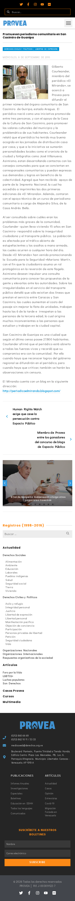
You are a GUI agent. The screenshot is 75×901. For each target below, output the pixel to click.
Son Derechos (12, 683)
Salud (9, 580)
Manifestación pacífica (19, 622)
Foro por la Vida (12, 672)
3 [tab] (31, 504)
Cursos (8, 696)
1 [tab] (22, 504)
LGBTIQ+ (8, 676)
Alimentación (13, 561)
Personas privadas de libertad (23, 633)
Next (70, 483)
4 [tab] (35, 504)
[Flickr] (49, 4)
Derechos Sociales (14, 555)
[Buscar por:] (37, 534)
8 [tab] (53, 504)
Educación (11, 569)
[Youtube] (42, 4)
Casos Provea (13, 691)
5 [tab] (40, 504)
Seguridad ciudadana (18, 640)
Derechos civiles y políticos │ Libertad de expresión (31, 49)
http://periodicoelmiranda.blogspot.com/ (31, 391)
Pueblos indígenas (16, 576)
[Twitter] (21, 4)
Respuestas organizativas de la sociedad (28, 657)
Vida (8, 644)
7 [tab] (48, 504)
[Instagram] (35, 4)
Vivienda (10, 591)
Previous (5, 483)
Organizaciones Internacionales (23, 654)
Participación (13, 629)
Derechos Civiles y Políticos (20, 597)
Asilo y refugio (14, 603)
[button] (68, 23)
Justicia (10, 611)
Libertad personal (16, 618)
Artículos (10, 665)
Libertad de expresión (18, 614)
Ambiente (11, 565)
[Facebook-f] (28, 4)
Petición (10, 636)
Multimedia (12, 702)
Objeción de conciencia (19, 625)
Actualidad (11, 548)
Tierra (9, 587)
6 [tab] (44, 504)
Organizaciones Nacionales (20, 650)
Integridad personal (17, 607)
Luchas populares (13, 679)
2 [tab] (26, 504)
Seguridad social (15, 583)
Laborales (11, 572)
